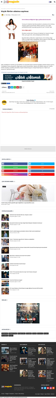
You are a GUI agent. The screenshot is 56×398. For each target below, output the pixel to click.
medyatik (29, 333)
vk (42, 170)
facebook (15, 163)
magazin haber (22, 333)
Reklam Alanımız (28, 148)
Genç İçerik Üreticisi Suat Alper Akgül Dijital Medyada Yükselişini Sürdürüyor (26, 223)
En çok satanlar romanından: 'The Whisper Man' (13, 358)
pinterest (15, 170)
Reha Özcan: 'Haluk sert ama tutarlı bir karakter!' (20, 255)
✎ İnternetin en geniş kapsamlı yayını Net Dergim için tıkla (14, 72)
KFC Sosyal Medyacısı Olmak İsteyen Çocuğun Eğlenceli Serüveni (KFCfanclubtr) (26, 288)
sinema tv (40, 333)
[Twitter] (12, 87)
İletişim (42, 394)
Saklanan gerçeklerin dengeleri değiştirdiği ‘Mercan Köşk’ (31, 373)
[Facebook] (9, 87)
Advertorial (5, 333)
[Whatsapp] (15, 87)
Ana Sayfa (3, 8)
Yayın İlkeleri (47, 394)
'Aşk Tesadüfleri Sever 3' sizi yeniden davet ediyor (14, 367)
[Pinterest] (17, 87)
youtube (42, 174)
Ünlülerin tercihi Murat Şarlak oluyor (18, 263)
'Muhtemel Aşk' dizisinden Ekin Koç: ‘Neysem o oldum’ (21, 214)
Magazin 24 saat (13, 333)
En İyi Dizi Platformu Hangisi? (16, 280)
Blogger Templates (9, 393)
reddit (42, 167)
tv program (5, 335)
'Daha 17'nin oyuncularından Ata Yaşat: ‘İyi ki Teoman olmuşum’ (23, 271)
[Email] (20, 87)
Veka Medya (30, 100)
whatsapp (15, 167)
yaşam (11, 335)
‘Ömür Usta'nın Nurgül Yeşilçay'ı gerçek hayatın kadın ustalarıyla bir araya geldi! (32, 362)
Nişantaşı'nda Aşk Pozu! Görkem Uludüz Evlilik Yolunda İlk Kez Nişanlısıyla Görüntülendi (28, 247)
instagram (15, 174)
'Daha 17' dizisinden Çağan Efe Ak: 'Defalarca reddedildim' (22, 239)
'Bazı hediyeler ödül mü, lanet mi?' (13, 349)
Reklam (52, 394)
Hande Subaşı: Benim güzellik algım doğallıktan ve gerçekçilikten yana (17, 202)
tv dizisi (8, 8)
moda (35, 333)
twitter (42, 163)
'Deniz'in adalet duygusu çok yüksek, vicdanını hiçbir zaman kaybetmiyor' (25, 231)
